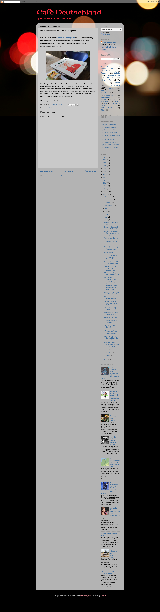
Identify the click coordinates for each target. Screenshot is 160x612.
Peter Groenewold (109, 42)
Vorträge (104, 99)
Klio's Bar (106, 80)
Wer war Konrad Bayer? (110, 326)
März (107, 350)
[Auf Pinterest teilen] (77, 105)
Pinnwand (105, 91)
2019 (105, 177)
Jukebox (109, 78)
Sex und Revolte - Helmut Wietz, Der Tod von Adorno (111, 268)
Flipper (115, 71)
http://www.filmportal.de (109, 127)
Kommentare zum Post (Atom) (59, 176)
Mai (106, 217)
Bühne (113, 68)
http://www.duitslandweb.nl (110, 132)
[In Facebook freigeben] (75, 105)
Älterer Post (90, 171)
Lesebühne (104, 83)
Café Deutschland (68, 12)
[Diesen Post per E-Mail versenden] (69, 105)
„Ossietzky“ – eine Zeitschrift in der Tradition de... (110, 287)
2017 (105, 183)
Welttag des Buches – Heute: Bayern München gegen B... (111, 240)
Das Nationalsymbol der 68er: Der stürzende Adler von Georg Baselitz (110, 488)
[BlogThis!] (71, 105)
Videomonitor (106, 97)
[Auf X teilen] (73, 105)
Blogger (103, 596)
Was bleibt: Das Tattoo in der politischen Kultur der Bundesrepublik (115, 512)
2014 (105, 191)
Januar (107, 355)
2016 (105, 186)
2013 (105, 194)
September (109, 205)
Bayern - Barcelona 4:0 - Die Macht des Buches (112, 233)
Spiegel (117, 93)
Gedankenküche (113, 75)
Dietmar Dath (109, 253)
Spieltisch (107, 95)
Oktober (108, 203)
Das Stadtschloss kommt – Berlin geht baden (114, 553)
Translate (108, 34)
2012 (105, 359)
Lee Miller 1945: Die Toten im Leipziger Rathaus (113, 440)
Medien (111, 88)
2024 (105, 163)
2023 (105, 166)
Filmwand (104, 71)
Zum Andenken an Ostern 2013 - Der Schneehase (111, 338)
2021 (105, 171)
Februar (108, 352)
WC (114, 99)
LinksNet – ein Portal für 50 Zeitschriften (111, 293)
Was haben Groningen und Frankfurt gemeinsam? (110, 280)
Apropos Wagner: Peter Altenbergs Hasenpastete (110, 331)
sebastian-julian (85, 596)
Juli (106, 211)
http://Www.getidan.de (108, 124)
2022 (105, 168)
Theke (114, 95)
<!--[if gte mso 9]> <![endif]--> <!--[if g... (111, 308)
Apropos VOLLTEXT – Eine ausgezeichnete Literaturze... (112, 319)
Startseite (68, 171)
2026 (105, 157)
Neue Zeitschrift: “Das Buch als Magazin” (111, 263)
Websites (116, 101)
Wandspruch (105, 101)
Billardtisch (103, 68)
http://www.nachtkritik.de (109, 130)
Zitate (103, 110)
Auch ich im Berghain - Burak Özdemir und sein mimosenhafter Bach (110, 373)
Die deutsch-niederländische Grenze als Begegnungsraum (115, 462)
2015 (105, 189)
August (107, 208)
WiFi (105, 103)
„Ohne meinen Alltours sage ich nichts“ (109, 572)
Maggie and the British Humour (110, 297)
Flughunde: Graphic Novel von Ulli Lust (111, 274)
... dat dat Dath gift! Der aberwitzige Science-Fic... (111, 257)
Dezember (108, 197)
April (106, 220)
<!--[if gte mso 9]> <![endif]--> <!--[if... (111, 313)
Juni (106, 214)
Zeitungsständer (58, 108)
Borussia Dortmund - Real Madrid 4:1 (111, 228)
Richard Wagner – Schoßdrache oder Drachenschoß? (111, 344)
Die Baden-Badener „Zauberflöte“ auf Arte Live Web (111, 248)
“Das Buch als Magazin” (65, 38)
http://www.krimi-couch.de (109, 142)
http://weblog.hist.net (108, 139)
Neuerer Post (46, 171)
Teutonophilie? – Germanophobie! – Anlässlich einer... (111, 303)
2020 (105, 174)
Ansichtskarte (106, 66)
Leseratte (116, 83)
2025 (105, 160)
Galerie (117, 73)
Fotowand (104, 73)
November (108, 200)
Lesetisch (49, 108)
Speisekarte (105, 93)
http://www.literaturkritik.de (110, 145)
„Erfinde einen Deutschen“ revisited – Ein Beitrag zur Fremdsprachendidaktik (114, 396)
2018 (105, 180)
